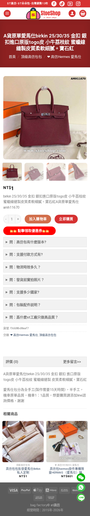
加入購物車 (38, 219)
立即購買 (66, 219)
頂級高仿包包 (31, 57)
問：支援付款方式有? (26, 254)
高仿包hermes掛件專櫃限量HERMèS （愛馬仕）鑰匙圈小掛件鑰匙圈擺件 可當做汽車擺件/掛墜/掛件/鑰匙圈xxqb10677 (67, 471)
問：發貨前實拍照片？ (26, 280)
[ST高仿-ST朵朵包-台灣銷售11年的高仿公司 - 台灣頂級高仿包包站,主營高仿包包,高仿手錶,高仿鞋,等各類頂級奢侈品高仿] (43, 13)
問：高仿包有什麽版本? (27, 242)
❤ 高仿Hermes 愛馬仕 (64, 57)
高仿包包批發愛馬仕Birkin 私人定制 (23, 470)
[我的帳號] (72, 13)
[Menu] (7, 13)
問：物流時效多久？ (25, 267)
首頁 (12, 57)
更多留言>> (72, 362)
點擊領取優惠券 (29, 231)
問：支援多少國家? (24, 292)
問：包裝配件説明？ (25, 305)
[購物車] (82, 13)
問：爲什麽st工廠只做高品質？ (33, 317)
